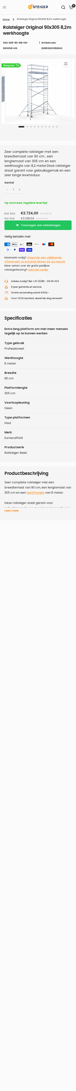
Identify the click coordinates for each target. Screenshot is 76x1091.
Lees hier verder (38, 270)
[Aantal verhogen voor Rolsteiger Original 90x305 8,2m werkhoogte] (20, 189)
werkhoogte (35, 492)
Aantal (9, 182)
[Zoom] (65, 63)
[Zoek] (63, 7)
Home (6, 19)
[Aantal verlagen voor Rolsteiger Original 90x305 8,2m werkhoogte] (7, 189)
